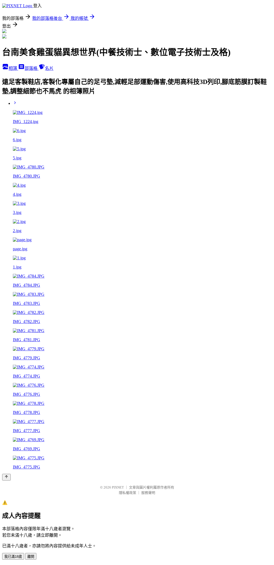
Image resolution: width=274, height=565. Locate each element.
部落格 (32, 68)
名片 (49, 68)
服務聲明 (148, 493)
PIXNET (118, 487)
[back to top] (6, 477)
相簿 (13, 68)
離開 (30, 557)
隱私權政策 (127, 493)
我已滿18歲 (13, 557)
